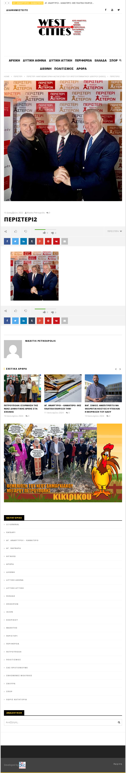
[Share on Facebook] (7, 241)
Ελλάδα (101, 60)
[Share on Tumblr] (32, 241)
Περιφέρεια (83, 60)
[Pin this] (48, 241)
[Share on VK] (56, 241)
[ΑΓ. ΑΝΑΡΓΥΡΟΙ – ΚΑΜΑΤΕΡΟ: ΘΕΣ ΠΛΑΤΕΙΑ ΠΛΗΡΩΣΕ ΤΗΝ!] (63, 388)
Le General (12, 524)
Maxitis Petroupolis (36, 212)
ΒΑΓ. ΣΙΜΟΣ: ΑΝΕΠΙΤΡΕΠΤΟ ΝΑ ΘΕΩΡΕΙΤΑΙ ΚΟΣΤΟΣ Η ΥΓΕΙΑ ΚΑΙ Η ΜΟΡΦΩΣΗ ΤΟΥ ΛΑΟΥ (102, 408)
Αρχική (14, 60)
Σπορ (113, 60)
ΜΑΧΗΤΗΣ (11, 628)
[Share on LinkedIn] (23, 241)
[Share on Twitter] (15, 241)
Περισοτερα (113, 231)
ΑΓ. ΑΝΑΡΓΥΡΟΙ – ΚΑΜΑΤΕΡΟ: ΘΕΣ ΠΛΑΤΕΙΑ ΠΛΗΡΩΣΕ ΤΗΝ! (69, 3)
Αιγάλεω (11, 556)
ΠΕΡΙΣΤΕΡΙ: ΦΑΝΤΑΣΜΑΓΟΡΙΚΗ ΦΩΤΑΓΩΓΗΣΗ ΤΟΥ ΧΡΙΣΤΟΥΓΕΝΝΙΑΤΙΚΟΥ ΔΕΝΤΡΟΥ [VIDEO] (66, 76)
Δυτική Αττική (60, 60)
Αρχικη (118, 764)
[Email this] (64, 241)
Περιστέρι (18, 76)
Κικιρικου (12, 620)
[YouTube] (112, 10)
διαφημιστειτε (17, 10)
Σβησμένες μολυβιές (19, 675)
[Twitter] (119, 10)
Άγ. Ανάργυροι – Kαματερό (22, 540)
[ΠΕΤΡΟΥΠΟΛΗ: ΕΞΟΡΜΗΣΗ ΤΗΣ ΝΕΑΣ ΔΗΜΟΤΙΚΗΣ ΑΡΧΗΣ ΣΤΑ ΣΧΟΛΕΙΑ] (22, 388)
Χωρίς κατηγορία (16, 699)
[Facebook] (105, 10)
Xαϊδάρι (10, 532)
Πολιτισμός (64, 69)
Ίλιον (9, 612)
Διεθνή (46, 69)
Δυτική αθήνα (34, 60)
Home (6, 76)
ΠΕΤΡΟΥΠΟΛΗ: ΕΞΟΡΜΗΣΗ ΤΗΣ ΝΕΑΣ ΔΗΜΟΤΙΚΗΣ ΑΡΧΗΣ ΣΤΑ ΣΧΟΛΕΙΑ (21, 408)
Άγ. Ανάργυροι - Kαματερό (28, 3)
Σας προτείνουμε (17, 667)
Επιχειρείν (12, 604)
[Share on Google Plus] (40, 241)
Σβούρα (10, 683)
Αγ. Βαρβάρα (13, 548)
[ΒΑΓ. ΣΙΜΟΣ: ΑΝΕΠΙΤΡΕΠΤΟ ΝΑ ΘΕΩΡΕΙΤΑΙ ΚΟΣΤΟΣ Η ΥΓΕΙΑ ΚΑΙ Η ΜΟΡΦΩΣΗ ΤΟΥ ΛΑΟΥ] (103, 388)
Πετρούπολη (13, 651)
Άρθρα (81, 69)
